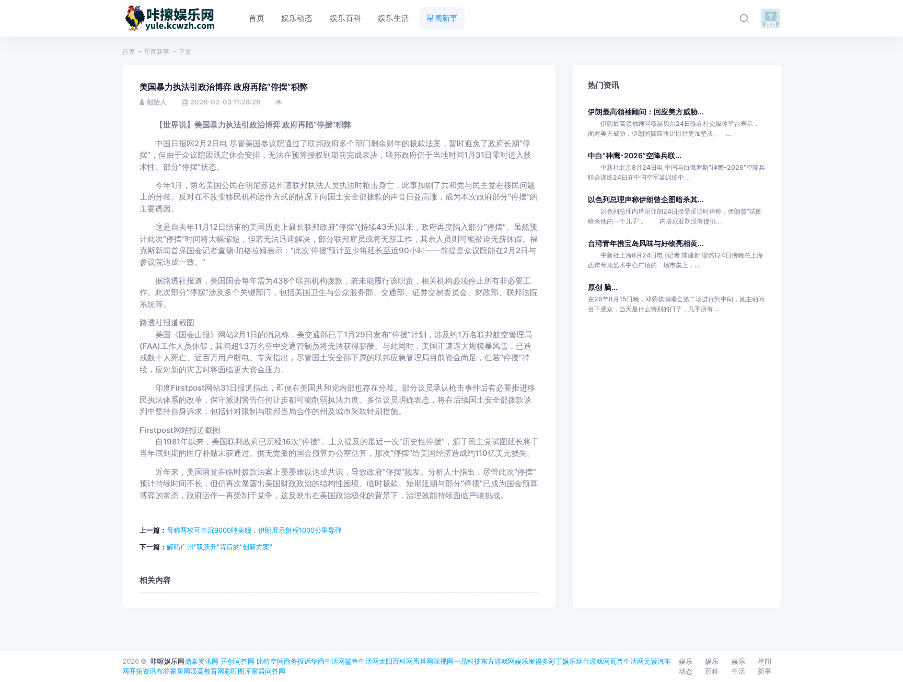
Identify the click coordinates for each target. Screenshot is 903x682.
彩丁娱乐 (562, 661)
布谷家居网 (173, 671)
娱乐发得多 (532, 661)
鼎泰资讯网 (201, 661)
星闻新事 (156, 51)
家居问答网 (268, 671)
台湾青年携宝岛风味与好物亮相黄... (646, 243)
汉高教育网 (207, 671)
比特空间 (270, 661)
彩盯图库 (237, 671)
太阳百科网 (396, 661)
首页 (128, 51)
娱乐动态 (685, 666)
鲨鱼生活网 (362, 661)
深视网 (443, 661)
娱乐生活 (738, 666)
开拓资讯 (142, 671)
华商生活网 (328, 661)
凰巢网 (423, 661)
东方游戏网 (498, 661)
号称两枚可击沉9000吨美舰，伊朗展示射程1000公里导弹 (254, 530)
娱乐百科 (712, 666)
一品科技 (467, 661)
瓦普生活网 (627, 661)
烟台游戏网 (593, 661)
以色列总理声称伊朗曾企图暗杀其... (646, 199)
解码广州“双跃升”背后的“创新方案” (219, 547)
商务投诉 (297, 661)
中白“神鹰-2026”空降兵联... (634, 155)
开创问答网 (237, 661)
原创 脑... (603, 287)
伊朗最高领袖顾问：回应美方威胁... (646, 111)
